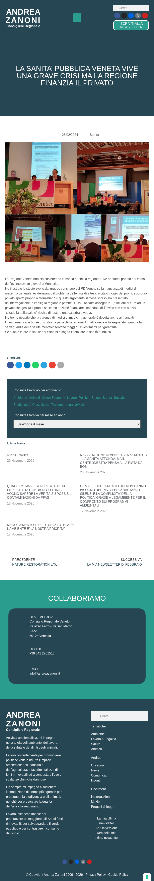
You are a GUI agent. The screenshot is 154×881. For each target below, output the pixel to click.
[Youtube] (145, 15)
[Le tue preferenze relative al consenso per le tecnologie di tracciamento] (147, 877)
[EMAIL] (20, 672)
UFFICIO (35, 649)
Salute (96, 397)
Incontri (96, 780)
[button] (77, 17)
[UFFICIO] (20, 652)
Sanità (107, 397)
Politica (84, 397)
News (95, 770)
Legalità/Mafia (76, 404)
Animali (34, 397)
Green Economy (53, 397)
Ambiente (20, 397)
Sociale (119, 397)
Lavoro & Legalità (103, 739)
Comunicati (99, 775)
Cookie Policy (118, 874)
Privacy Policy (95, 874)
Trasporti (57, 404)
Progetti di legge (102, 806)
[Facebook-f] (117, 15)
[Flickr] (131, 15)
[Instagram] (124, 15)
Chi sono (97, 765)
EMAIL (34, 669)
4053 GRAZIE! (17, 455)
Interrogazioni (100, 796)
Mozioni (96, 801)
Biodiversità (21, 404)
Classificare (40, 404)
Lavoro (72, 397)
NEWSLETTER (131, 25)
